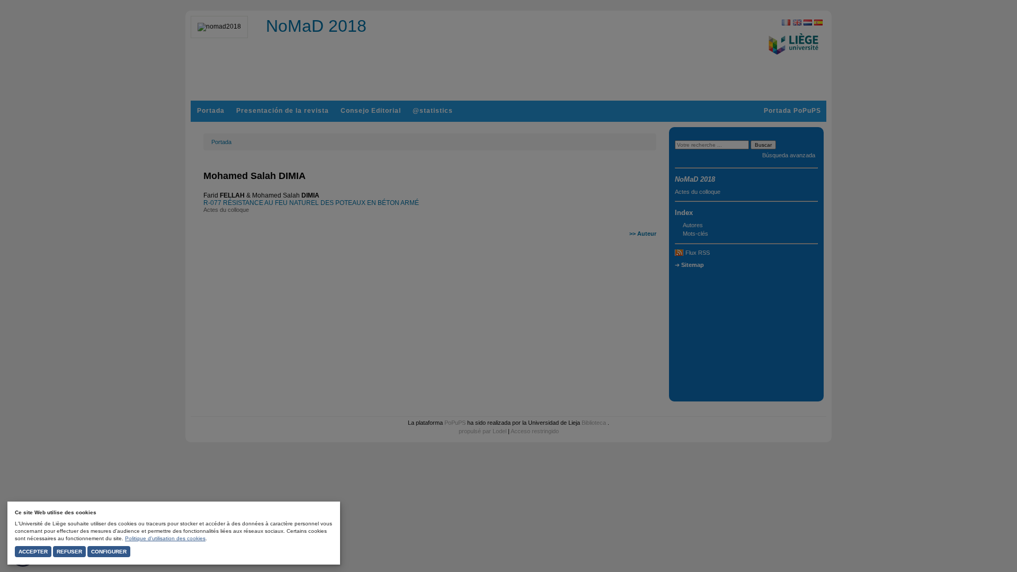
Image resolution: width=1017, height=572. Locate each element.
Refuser (69, 552)
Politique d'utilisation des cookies (165, 538)
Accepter (33, 552)
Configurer (109, 552)
